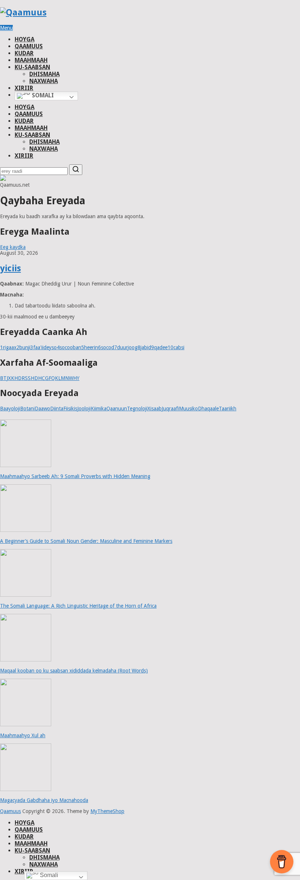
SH (31, 378)
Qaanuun (116, 408)
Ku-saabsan (32, 67)
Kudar (24, 53)
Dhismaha (44, 74)
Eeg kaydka (13, 247)
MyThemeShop (107, 811)
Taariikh (227, 408)
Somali (42, 95)
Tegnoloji (137, 408)
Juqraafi (170, 408)
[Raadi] (75, 169)
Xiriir (24, 88)
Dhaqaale (208, 408)
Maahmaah (31, 60)
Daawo (42, 408)
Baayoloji (10, 408)
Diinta (56, 408)
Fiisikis (70, 408)
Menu (6, 28)
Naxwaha (43, 81)
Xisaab (154, 408)
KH (14, 378)
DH (38, 378)
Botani (27, 408)
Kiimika (98, 408)
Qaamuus (29, 46)
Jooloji (84, 408)
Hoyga (24, 39)
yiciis (10, 268)
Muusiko (188, 408)
